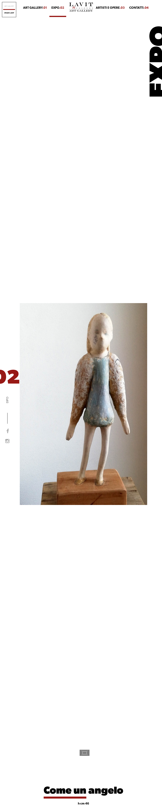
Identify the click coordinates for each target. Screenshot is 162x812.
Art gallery (9, 6)
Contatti (139, 7)
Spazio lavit (9, 13)
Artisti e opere (110, 7)
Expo (57, 7)
